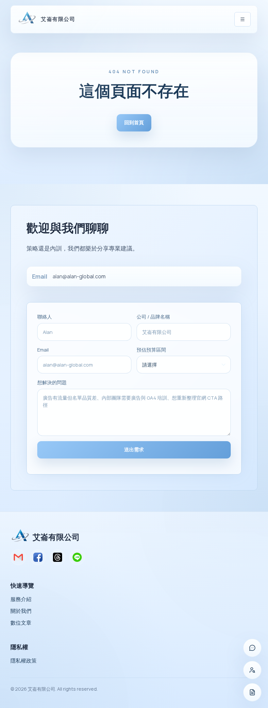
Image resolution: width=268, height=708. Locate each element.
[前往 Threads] (252, 670)
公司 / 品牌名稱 (153, 316)
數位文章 (20, 622)
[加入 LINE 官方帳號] (252, 648)
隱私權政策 (23, 660)
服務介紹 (20, 599)
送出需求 (134, 449)
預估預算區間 (151, 349)
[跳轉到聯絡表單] (252, 692)
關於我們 (20, 610)
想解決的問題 (52, 382)
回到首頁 (134, 122)
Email (43, 349)
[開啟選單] (242, 19)
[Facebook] (38, 557)
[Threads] (57, 557)
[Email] (18, 557)
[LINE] (77, 557)
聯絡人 (44, 316)
